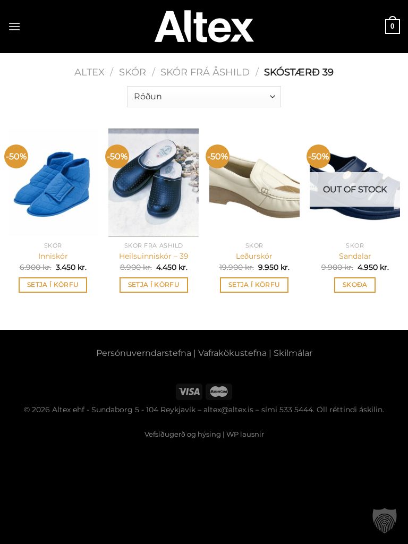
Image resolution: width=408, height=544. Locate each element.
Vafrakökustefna (232, 353)
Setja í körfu (53, 284)
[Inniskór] (53, 183)
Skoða (355, 284)
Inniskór (53, 256)
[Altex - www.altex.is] (204, 27)
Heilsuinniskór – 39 (154, 256)
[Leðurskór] (254, 183)
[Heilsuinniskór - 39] (153, 183)
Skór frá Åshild (205, 72)
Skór (132, 72)
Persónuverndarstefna (143, 353)
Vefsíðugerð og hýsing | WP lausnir (204, 434)
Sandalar (355, 256)
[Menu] (14, 26)
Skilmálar (293, 353)
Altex (89, 72)
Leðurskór (254, 256)
